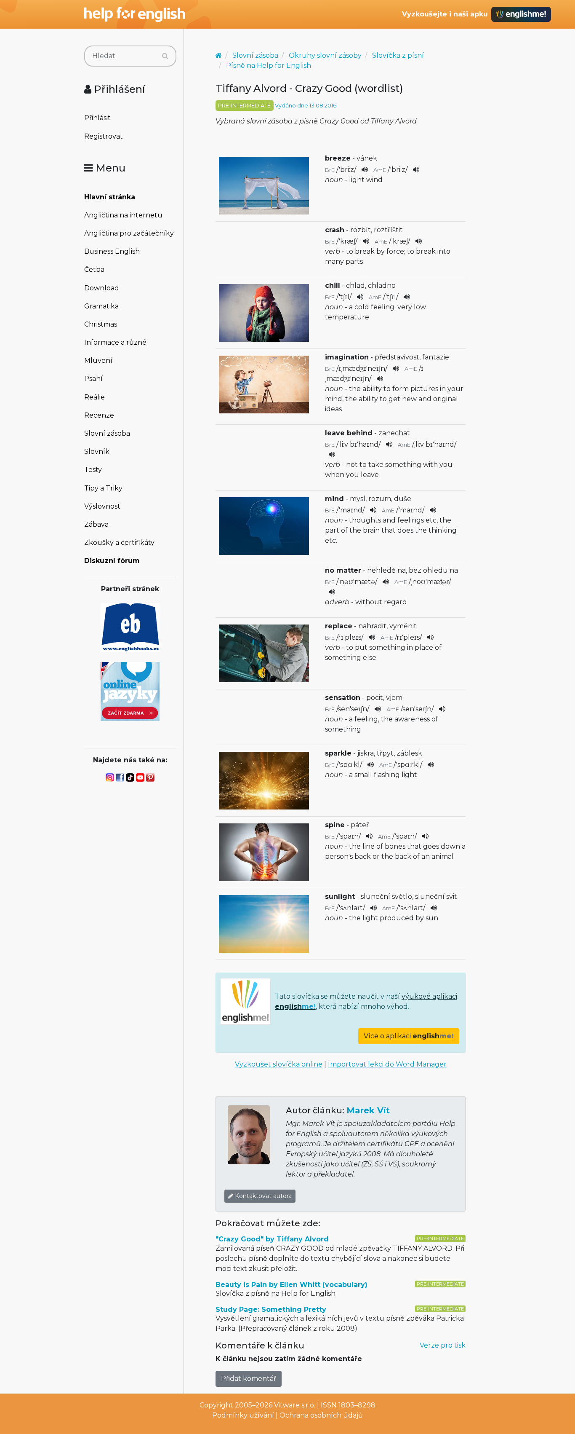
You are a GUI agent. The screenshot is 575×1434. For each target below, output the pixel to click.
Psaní (93, 379)
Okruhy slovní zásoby (325, 55)
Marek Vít (368, 1110)
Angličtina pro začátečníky (129, 233)
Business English (112, 251)
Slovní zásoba (107, 433)
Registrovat (103, 136)
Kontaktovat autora (262, 1196)
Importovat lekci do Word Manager (387, 1064)
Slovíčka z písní (398, 55)
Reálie (94, 397)
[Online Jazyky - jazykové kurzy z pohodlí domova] (130, 691)
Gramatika (101, 306)
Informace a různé (115, 342)
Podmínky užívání (243, 1415)
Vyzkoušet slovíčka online (278, 1064)
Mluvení (98, 360)
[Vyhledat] (165, 56)
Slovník (96, 452)
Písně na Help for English (268, 66)
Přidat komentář (248, 1379)
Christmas (100, 324)
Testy (93, 470)
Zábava (96, 524)
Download (101, 288)
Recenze (99, 415)
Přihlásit (97, 118)
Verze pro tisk (443, 1345)
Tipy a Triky (103, 488)
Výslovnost (102, 506)
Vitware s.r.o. (294, 1405)
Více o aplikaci (409, 1036)
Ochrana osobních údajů (321, 1415)
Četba (94, 269)
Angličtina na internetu (123, 215)
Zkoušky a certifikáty (119, 543)
